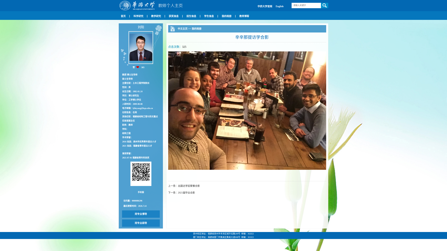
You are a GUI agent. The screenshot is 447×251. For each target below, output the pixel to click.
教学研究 (156, 16)
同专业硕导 (141, 223)
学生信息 (209, 16)
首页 (123, 16)
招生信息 (191, 16)
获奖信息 (174, 16)
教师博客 (244, 16)
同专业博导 (141, 214)
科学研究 (138, 16)
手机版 (141, 192)
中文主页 (183, 28)
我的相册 (227, 16)
